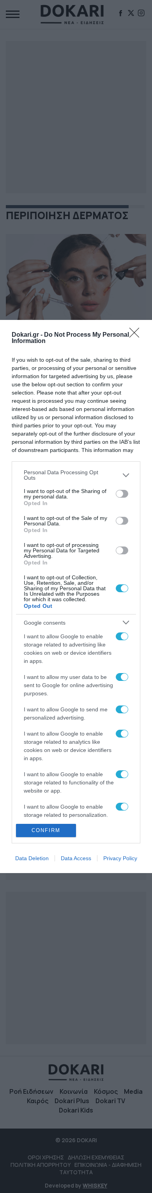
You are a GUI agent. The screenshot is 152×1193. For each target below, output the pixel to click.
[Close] (136, 335)
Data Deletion (32, 858)
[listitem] (76, 475)
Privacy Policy (120, 858)
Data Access (76, 858)
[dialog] (76, 596)
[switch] (122, 494)
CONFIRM (46, 830)
